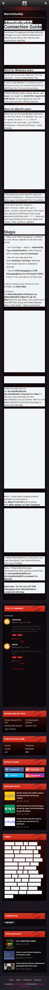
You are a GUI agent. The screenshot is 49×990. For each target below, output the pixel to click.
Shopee (8, 745)
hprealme (9, 880)
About (18, 980)
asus (14, 876)
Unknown (16, 620)
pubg (8, 876)
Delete (20, 635)
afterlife (34, 864)
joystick (8, 860)
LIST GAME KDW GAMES (26, 941)
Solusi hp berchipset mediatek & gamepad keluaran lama (30, 964)
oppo (25, 880)
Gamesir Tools (31, 725)
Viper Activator (10, 729)
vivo (7, 888)
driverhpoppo (11, 864)
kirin (16, 852)
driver (29, 860)
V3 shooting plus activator (31, 721)
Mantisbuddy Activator (13, 725)
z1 (25, 872)
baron (15, 644)
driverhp (38, 860)
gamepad (30, 848)
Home (11, 980)
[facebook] (14, 769)
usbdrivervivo (34, 884)
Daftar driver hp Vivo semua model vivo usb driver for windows (29, 821)
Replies (17, 638)
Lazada (7, 749)
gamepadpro (26, 852)
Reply (14, 635)
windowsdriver (11, 892)
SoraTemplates (18, 984)
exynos (19, 844)
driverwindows (36, 876)
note (18, 880)
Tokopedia (29, 745)
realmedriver (11, 884)
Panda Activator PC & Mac (13, 721)
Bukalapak (29, 749)
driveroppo (24, 864)
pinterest (37, 980)
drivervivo (33, 872)
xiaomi (22, 892)
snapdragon (19, 860)
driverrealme (30, 868)
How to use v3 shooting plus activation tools (28, 953)
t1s (21, 868)
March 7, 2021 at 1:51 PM (22, 622)
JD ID (6, 752)
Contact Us (27, 980)
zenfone (9, 896)
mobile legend (11, 868)
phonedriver (35, 880)
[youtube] (35, 769)
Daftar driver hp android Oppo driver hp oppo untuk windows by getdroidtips (30, 808)
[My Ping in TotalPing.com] (9, 923)
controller (9, 844)
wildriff (23, 888)
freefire (16, 848)
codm (8, 848)
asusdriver (24, 876)
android (33, 844)
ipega (37, 856)
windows (33, 888)
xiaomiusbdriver (34, 892)
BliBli (27, 752)
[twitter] (14, 775)
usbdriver (22, 884)
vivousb (15, 888)
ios (36, 852)
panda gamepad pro (24, 856)
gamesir (9, 852)
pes (20, 872)
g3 (26, 844)
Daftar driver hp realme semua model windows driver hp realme (30, 795)
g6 (39, 848)
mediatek (9, 856)
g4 (23, 848)
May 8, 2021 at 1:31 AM (21, 647)
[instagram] (35, 775)
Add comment (18, 669)
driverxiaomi (10, 872)
